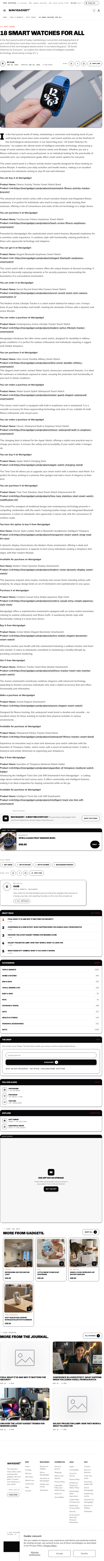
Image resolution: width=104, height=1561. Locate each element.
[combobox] (23, 774)
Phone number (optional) (28, 768)
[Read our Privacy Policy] (84, 787)
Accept (59, 1553)
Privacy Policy (50, 1545)
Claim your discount (51, 798)
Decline (84, 1553)
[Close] (86, 743)
